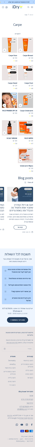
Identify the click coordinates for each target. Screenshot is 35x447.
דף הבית (31, 14)
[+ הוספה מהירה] (20, 50)
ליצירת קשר (30, 441)
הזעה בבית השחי (10, 368)
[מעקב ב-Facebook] (31, 424)
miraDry (13, 364)
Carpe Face (13, 55)
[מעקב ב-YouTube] (22, 424)
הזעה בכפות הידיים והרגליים (27, 365)
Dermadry (12, 360)
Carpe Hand (12, 83)
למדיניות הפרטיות (12, 343)
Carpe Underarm (26, 111)
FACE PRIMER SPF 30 (9, 111)
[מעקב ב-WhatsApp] (17, 424)
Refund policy (20, 441)
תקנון (21, 439)
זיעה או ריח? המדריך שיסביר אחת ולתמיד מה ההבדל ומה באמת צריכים (21, 207)
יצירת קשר (30, 403)
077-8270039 (24, 407)
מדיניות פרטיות (29, 439)
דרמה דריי (12, 385)
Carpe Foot (28, 83)
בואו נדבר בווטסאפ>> (17, 320)
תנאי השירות (23, 418)
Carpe (26, 14)
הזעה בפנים (29, 374)
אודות (31, 395)
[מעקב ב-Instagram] (26, 424)
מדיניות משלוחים (13, 439)
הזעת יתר (30, 378)
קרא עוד (20, 227)
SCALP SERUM (12, 138)
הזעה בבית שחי (28, 360)
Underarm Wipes (26, 166)
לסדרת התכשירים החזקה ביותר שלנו (20, 2)
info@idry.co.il (22, 409)
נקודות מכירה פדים (27, 399)
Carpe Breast (28, 55)
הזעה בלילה (29, 370)
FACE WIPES (28, 138)
